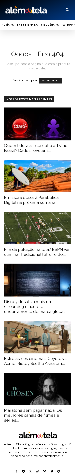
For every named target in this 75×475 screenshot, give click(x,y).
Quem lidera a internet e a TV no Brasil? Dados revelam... (35, 148)
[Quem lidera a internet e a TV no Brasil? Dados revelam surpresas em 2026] (37, 123)
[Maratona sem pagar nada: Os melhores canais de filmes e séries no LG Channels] (37, 389)
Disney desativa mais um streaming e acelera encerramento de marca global (34, 306)
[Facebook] (16, 471)
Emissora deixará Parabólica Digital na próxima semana (31, 200)
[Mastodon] (51, 471)
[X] (30, 471)
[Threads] (58, 471)
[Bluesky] (44, 471)
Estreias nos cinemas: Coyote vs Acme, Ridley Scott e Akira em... (35, 361)
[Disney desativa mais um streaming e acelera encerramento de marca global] (37, 280)
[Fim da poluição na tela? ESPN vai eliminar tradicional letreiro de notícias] (37, 228)
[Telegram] (23, 471)
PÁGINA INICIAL (50, 80)
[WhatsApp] (37, 471)
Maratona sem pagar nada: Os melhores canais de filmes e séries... (33, 415)
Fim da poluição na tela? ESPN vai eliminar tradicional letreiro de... (36, 252)
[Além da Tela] (26, 10)
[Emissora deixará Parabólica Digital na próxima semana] (37, 176)
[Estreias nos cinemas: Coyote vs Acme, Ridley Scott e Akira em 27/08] (37, 337)
